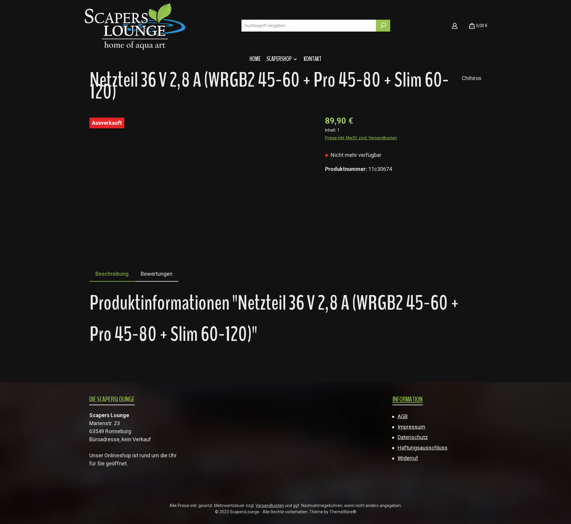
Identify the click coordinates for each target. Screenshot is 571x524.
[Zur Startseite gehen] (135, 25)
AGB (403, 416)
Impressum (411, 427)
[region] (201, 179)
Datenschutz (413, 437)
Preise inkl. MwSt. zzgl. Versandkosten (361, 137)
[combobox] (308, 26)
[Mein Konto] (455, 25)
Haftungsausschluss (423, 448)
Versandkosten (269, 505)
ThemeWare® (342, 511)
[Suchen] (383, 26)
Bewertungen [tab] (156, 274)
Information (408, 399)
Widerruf (408, 458)
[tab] (112, 274)
